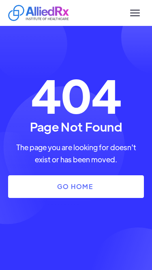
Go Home (75, 186)
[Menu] (135, 13)
